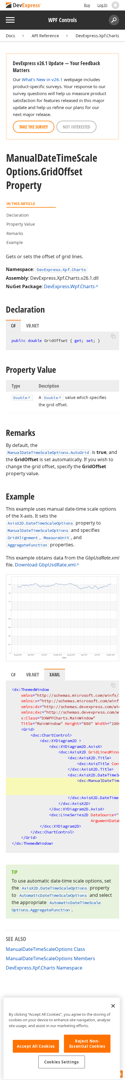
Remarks (14, 233)
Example (14, 242)
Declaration (17, 215)
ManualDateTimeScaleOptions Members (50, 958)
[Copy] (113, 336)
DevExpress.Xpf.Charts (97, 35)
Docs (10, 35)
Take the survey (33, 127)
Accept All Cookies (36, 1046)
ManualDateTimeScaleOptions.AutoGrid (48, 452)
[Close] (113, 1005)
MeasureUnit (56, 537)
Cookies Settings (61, 1062)
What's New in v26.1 (42, 79)
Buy (87, 5)
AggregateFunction (27, 545)
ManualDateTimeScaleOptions (38, 530)
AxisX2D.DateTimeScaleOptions (40, 523)
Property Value (20, 224)
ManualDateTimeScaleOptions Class (45, 949)
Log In (102, 5)
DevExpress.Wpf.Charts (69, 286)
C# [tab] (13, 325)
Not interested (76, 127)
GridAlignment (23, 537)
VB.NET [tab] (32, 325)
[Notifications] (115, 5)
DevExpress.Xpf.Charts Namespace (44, 968)
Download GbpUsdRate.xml (45, 565)
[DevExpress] (23, 5)
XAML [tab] (54, 674)
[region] (61, 1038)
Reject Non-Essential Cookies (87, 1043)
